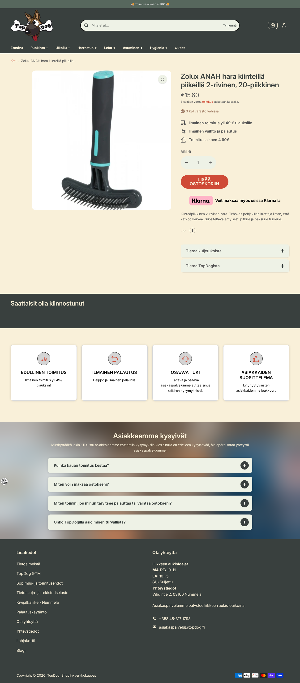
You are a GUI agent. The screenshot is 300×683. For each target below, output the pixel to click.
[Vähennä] (187, 162)
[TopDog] (32, 25)
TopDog (53, 675)
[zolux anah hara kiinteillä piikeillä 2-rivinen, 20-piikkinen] (162, 79)
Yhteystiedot (28, 631)
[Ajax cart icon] (273, 25)
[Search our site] (86, 25)
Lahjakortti (26, 640)
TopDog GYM (29, 573)
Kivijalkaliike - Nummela (38, 602)
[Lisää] (210, 162)
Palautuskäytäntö (32, 612)
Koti (13, 61)
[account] (284, 25)
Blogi (21, 650)
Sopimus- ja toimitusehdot (40, 583)
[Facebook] (192, 230)
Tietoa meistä (28, 564)
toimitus (207, 101)
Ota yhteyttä (27, 621)
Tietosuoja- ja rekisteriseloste (42, 592)
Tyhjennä (229, 25)
